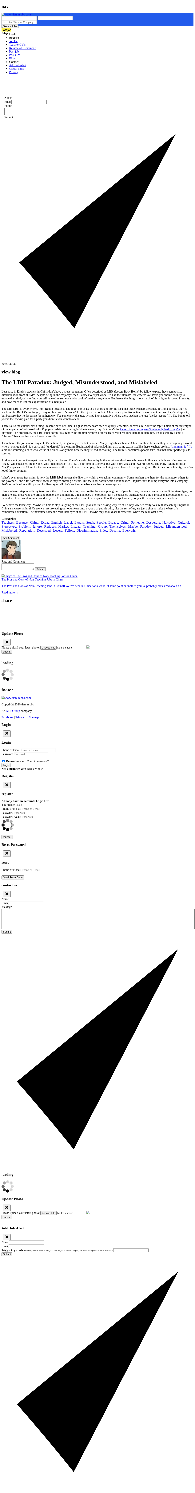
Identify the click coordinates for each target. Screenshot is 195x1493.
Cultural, (184, 522)
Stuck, (90, 522)
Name (8, 97)
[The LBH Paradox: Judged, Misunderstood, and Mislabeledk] (97, 613)
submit (6, 651)
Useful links (16, 68)
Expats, (79, 522)
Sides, (104, 530)
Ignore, (38, 526)
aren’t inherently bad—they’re (162, 429)
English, (57, 522)
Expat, (45, 522)
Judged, (159, 526)
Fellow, (70, 530)
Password (7, 754)
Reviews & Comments (22, 48)
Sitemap (34, 717)
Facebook (7, 717)
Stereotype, (9, 526)
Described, (44, 530)
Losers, (58, 530)
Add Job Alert (17, 65)
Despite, (115, 530)
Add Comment (11, 538)
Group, (103, 526)
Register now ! (36, 768)
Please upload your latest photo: (21, 647)
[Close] (7, 642)
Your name (8, 804)
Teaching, (90, 526)
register (7, 837)
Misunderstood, (177, 526)
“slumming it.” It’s (181, 446)
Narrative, (169, 522)
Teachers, (8, 522)
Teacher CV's (17, 44)
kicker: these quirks (131, 429)
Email (7, 101)
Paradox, (146, 526)
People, (102, 522)
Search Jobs (10, 26)
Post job (6, 30)
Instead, (76, 526)
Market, (63, 526)
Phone (8, 105)
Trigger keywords (57, 1250)
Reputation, (27, 530)
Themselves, (118, 526)
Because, (22, 522)
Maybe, (133, 526)
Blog (12, 58)
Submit (40, 569)
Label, (68, 522)
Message (7, 906)
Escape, (113, 522)
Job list (13, 41)
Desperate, (153, 522)
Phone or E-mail (11, 808)
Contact (13, 61)
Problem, (25, 526)
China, (34, 522)
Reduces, (50, 526)
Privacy (13, 72)
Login (12, 34)
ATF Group (13, 710)
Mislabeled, (10, 530)
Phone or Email (11, 750)
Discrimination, (87, 530)
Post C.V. (15, 55)
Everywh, (129, 530)
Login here (42, 801)
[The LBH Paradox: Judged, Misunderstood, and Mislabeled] (97, 609)
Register (14, 37)
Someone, (138, 522)
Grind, (125, 522)
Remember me (27, 761)
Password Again (11, 816)
